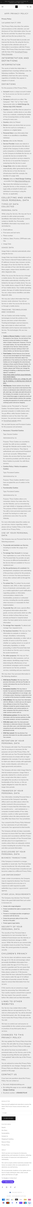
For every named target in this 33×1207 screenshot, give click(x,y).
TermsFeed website (10, 421)
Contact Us (5, 1136)
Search (4, 1127)
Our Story (4, 1130)
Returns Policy (6, 1142)
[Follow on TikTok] (15, 1187)
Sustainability (5, 1133)
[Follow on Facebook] (2, 1187)
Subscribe (8, 1118)
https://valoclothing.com (22, 181)
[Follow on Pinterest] (11, 1187)
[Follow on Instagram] (6, 1187)
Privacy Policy (5, 1145)
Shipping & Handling (7, 1139)
